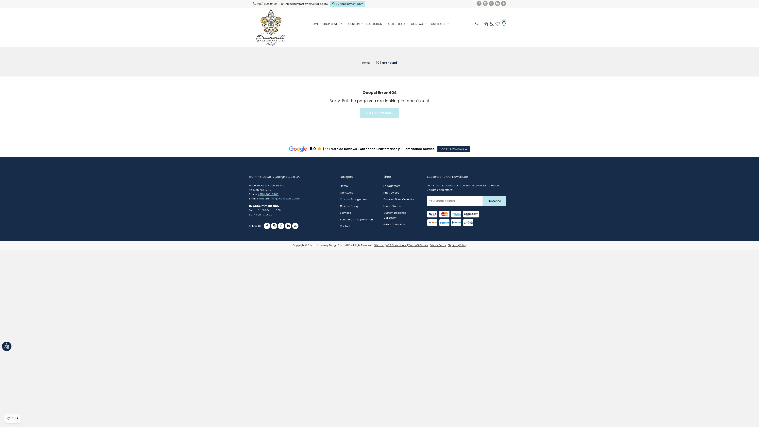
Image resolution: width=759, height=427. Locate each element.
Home (315, 24)
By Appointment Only (349, 4)
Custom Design (350, 206)
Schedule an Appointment (357, 219)
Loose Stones (392, 206)
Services (345, 213)
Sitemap (379, 245)
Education (374, 24)
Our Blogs (439, 24)
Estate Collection (394, 224)
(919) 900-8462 (267, 4)
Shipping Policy (457, 245)
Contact (418, 24)
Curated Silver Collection (399, 199)
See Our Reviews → (454, 149)
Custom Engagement (353, 199)
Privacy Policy (438, 245)
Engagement (391, 186)
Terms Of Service (418, 245)
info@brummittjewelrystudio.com (306, 4)
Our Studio (397, 24)
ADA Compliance (396, 245)
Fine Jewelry (391, 193)
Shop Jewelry (333, 24)
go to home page (379, 113)
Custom (354, 24)
